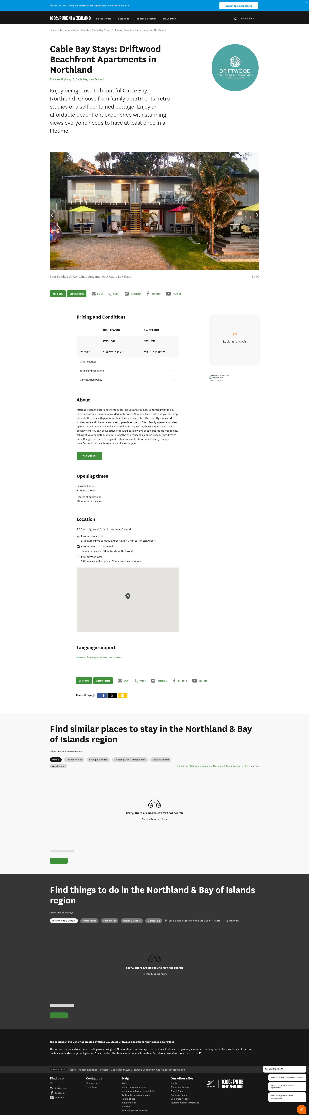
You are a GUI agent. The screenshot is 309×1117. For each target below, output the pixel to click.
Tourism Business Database (185, 1102)
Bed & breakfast (161, 759)
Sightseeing (154, 920)
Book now (57, 294)
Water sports (89, 920)
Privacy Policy (129, 1102)
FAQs (124, 1083)
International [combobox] (248, 18)
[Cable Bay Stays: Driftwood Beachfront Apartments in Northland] (235, 68)
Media (174, 1083)
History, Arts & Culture (63, 920)
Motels (55, 759)
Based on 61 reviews (217, 381)
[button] (103, 18)
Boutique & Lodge (98, 759)
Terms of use (128, 1099)
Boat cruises (109, 920)
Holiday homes (74, 759)
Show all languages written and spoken (99, 657)
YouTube (59, 1097)
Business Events (179, 1095)
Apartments (58, 766)
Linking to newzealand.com (136, 1095)
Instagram (60, 1088)
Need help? (92, 1087)
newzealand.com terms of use (182, 1053)
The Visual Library (180, 1087)
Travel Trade (177, 1091)
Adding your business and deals (138, 1091)
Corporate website (180, 1099)
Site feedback (93, 1083)
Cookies (126, 1106)
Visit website (77, 294)
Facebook (60, 1093)
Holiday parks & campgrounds (130, 759)
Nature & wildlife (131, 920)
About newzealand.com (134, 1087)
